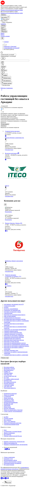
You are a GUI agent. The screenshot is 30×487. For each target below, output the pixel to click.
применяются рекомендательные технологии (15, 468)
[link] (3, 29)
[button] (2, 33)
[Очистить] (3, 58)
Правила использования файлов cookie (12, 13)
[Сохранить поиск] (2, 62)
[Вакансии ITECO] (16, 173)
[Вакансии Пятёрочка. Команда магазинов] (16, 246)
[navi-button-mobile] (2, 38)
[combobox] (8, 55)
